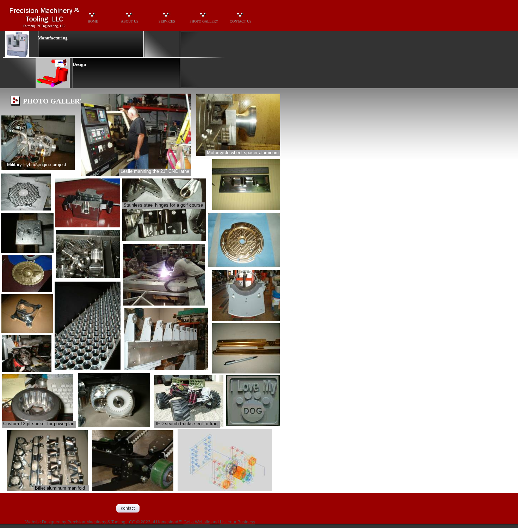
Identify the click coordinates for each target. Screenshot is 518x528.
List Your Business (237, 522)
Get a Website (197, 522)
